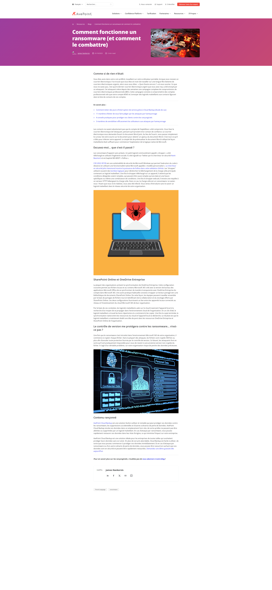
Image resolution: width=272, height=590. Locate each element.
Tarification (151, 13)
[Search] (111, 4)
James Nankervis (84, 53)
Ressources (81, 24)
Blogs (90, 24)
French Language (100, 489)
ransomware (113, 489)
